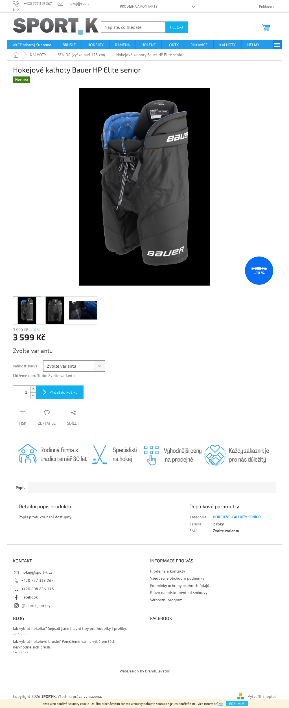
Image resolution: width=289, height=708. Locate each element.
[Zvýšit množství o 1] (33, 389)
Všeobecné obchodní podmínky (177, 578)
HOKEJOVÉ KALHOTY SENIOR (237, 517)
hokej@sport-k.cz (36, 572)
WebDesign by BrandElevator (145, 671)
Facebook (29, 597)
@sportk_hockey (36, 605)
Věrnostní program (166, 599)
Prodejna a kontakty (138, 6)
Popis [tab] (20, 487)
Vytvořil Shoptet (262, 696)
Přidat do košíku (63, 392)
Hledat (177, 27)
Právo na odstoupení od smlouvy (178, 592)
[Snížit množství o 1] (33, 395)
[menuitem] (32, 44)
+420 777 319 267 (37, 580)
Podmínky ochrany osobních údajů (179, 585)
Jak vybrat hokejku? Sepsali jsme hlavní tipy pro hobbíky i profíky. (70, 628)
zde (220, 704)
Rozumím (237, 703)
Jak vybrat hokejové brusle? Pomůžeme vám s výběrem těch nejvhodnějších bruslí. (64, 644)
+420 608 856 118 (37, 588)
